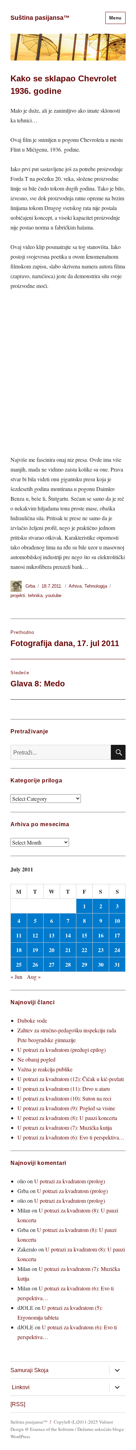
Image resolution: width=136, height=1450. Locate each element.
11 (19, 935)
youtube (53, 595)
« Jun (16, 976)
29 (84, 964)
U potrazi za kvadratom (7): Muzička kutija (64, 1127)
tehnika (35, 595)
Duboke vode (32, 1020)
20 (51, 950)
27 (51, 964)
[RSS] (17, 1404)
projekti (17, 595)
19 (35, 950)
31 (117, 964)
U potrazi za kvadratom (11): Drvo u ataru (63, 1088)
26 (35, 964)
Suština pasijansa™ (40, 17)
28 (68, 964)
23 (101, 950)
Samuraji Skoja (29, 1370)
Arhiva (75, 586)
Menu (115, 18)
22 (84, 950)
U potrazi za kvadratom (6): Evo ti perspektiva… (70, 1137)
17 (117, 935)
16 (101, 935)
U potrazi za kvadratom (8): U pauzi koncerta (67, 1117)
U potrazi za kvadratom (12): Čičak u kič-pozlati (70, 1078)
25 (19, 964)
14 (68, 935)
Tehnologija (95, 586)
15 (84, 935)
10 (117, 921)
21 (68, 950)
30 (101, 964)
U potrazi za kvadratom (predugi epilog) (61, 1049)
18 (19, 950)
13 (51, 935)
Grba (30, 586)
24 (117, 950)
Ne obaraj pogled (36, 1059)
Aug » (34, 976)
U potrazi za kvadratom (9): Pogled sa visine (66, 1108)
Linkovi (20, 1387)
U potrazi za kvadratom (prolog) (69, 1181)
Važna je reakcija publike (45, 1069)
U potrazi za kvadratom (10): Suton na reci (64, 1098)
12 (35, 935)
